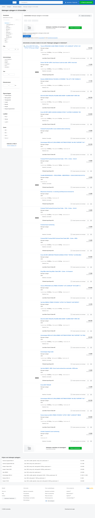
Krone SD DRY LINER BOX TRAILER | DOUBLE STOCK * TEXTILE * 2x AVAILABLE (61, 254)
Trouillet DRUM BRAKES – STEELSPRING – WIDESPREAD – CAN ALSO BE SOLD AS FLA (63, 175)
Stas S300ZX (5, 472)
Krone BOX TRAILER (46, 384)
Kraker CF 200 (6, 481)
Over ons (4, 491)
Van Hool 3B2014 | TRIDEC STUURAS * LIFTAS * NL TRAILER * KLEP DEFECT (60, 302)
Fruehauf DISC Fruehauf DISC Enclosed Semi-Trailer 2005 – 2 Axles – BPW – (59, 238)
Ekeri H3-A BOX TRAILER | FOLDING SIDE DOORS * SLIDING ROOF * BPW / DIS (60, 95)
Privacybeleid (26, 493)
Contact (3, 495)
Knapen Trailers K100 (7, 466)
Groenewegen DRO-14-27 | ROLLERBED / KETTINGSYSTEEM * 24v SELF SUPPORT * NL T (63, 142)
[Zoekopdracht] (20, 2)
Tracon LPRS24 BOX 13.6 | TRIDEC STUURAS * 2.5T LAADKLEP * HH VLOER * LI (60, 285)
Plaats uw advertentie (75, 27)
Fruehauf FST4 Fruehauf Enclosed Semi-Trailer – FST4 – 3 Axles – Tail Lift (59, 158)
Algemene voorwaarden (28, 491)
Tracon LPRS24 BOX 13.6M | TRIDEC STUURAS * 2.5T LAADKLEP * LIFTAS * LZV (61, 46)
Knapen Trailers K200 (7, 469)
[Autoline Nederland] (6, 2)
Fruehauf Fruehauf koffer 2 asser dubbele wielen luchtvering (55, 128)
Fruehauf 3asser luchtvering (47, 224)
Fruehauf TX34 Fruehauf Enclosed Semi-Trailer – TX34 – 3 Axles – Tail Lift (58, 208)
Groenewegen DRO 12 (7, 475)
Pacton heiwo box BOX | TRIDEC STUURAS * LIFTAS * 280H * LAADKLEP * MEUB (61, 415)
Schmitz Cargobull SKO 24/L (8, 463)
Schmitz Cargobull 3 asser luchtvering (50, 431)
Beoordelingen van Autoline (29, 497)
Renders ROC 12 (6, 478)
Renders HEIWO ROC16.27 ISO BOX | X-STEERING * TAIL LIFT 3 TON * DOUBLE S (61, 79)
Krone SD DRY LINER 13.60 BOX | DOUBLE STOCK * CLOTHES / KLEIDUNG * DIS (61, 112)
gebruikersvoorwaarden (53, 37)
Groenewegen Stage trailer (47, 351)
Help (3, 493)
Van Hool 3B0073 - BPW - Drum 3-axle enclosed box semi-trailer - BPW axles (59, 368)
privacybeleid (41, 37)
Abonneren (27, 36)
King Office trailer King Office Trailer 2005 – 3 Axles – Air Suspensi (57, 271)
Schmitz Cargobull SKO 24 (8, 460)
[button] (88, 58)
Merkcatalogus (26, 500)
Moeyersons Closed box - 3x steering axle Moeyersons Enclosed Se (57, 191)
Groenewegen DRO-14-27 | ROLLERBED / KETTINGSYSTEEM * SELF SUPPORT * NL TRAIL (63, 335)
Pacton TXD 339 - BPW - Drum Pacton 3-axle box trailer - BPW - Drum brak (59, 62)
